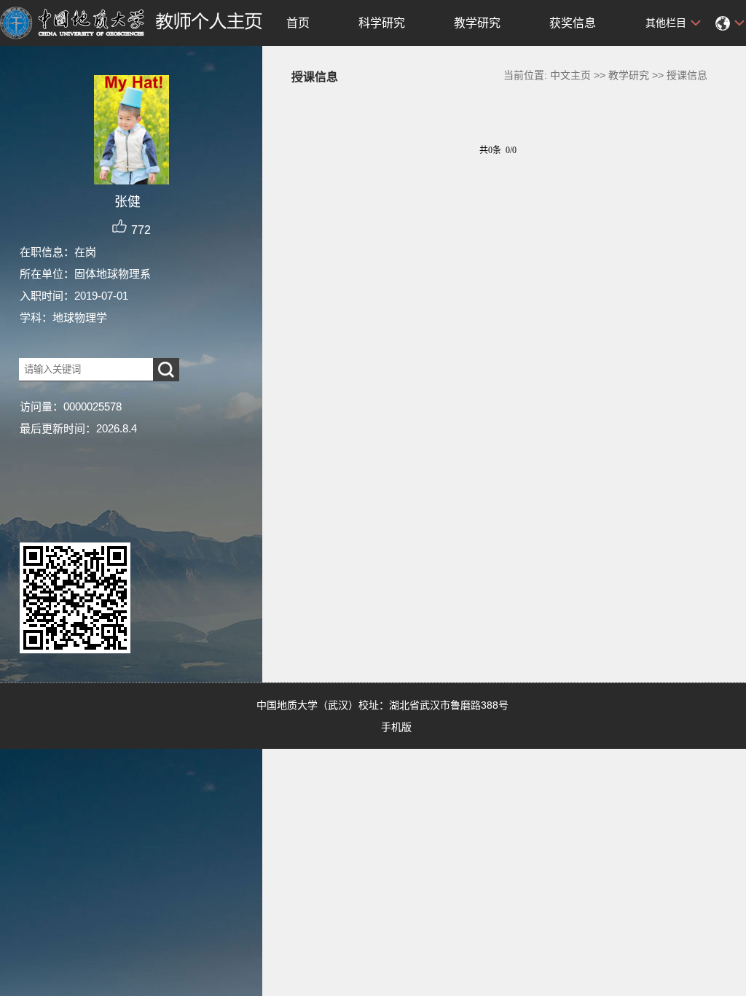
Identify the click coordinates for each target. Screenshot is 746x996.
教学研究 (477, 23)
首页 (298, 23)
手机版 (396, 727)
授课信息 (687, 75)
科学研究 (381, 23)
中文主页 (570, 75)
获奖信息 (572, 23)
